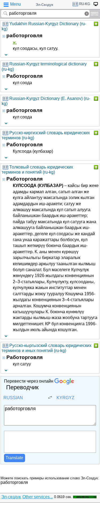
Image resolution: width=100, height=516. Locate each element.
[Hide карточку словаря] (95, 24)
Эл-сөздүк (11, 497)
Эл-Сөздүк (44, 5)
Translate (14, 457)
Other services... (37, 497)
